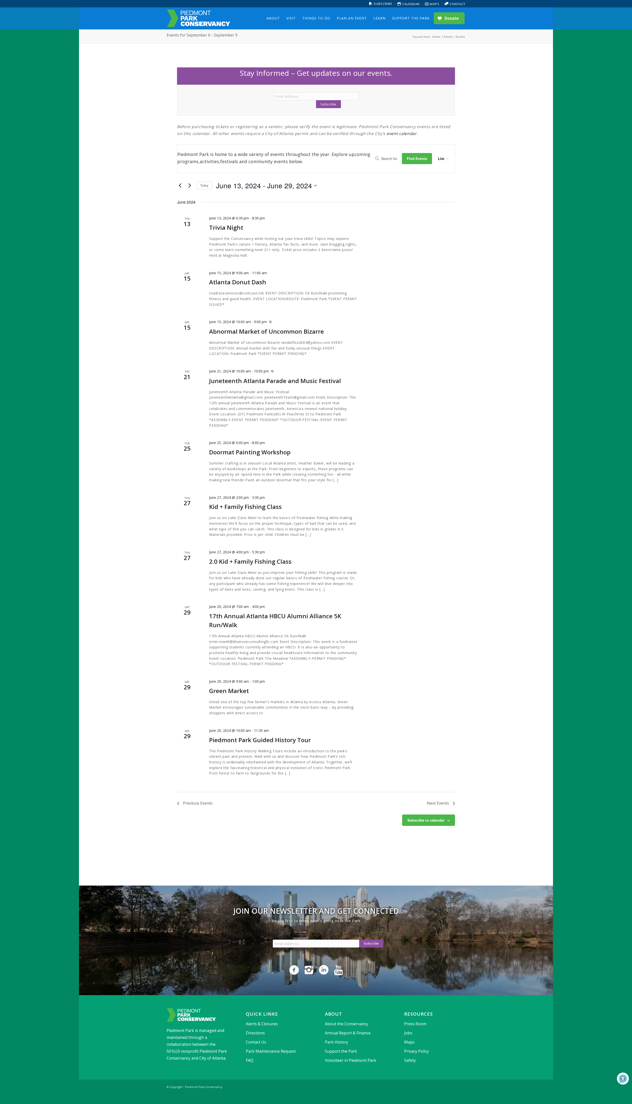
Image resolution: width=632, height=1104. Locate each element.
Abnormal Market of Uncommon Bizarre (266, 331)
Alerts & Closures (262, 1024)
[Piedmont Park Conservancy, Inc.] (198, 18)
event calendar (402, 133)
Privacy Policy (416, 1051)
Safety (410, 1060)
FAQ (249, 1060)
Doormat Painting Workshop (250, 452)
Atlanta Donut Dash (237, 282)
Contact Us (256, 1042)
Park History (336, 1042)
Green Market (229, 691)
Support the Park (341, 1051)
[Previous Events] (180, 186)
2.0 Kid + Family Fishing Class (250, 561)
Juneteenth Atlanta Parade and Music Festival (275, 381)
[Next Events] (190, 186)
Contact (457, 4)
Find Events (417, 158)
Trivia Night (226, 227)
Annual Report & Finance (348, 1033)
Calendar (410, 4)
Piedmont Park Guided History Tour (260, 740)
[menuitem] (381, 3)
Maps (434, 4)
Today (204, 185)
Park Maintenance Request (271, 1051)
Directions (255, 1033)
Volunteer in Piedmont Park (350, 1060)
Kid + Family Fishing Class (245, 507)
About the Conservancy (346, 1024)
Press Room (415, 1024)
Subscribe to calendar (425, 820)
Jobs (408, 1033)
